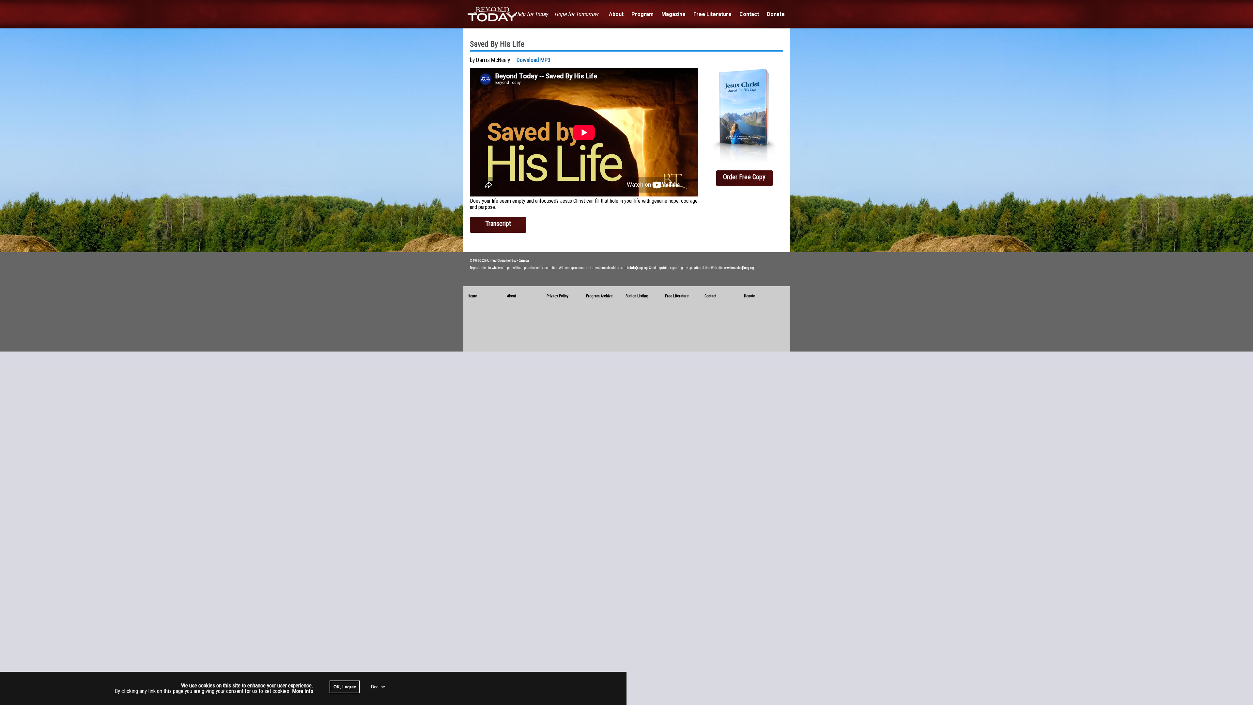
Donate (749, 296)
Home (472, 296)
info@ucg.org (639, 268)
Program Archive (599, 296)
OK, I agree (344, 686)
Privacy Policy (557, 296)
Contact (710, 296)
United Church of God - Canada (508, 260)
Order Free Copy (744, 177)
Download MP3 (533, 60)
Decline (378, 686)
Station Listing (637, 296)
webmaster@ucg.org (740, 268)
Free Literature (676, 296)
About (511, 296)
